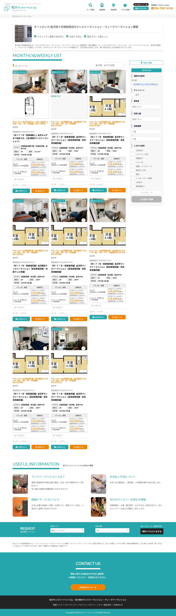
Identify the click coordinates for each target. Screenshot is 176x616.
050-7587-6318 (163, 8)
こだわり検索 (125, 10)
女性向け (139, 150)
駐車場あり (140, 186)
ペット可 (139, 162)
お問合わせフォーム (88, 587)
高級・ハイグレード (144, 166)
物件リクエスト (141, 8)
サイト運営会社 (104, 605)
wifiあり (139, 182)
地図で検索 (147, 62)
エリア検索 (90, 10)
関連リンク (57, 605)
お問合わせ (22, 191)
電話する (41, 191)
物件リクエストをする (152, 531)
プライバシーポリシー (87, 605)
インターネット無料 (144, 178)
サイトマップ (70, 605)
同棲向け (139, 158)
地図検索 (114, 10)
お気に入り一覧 (142, 4)
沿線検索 (102, 10)
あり (137, 94)
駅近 (138, 174)
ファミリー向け (142, 154)
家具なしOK (141, 170)
